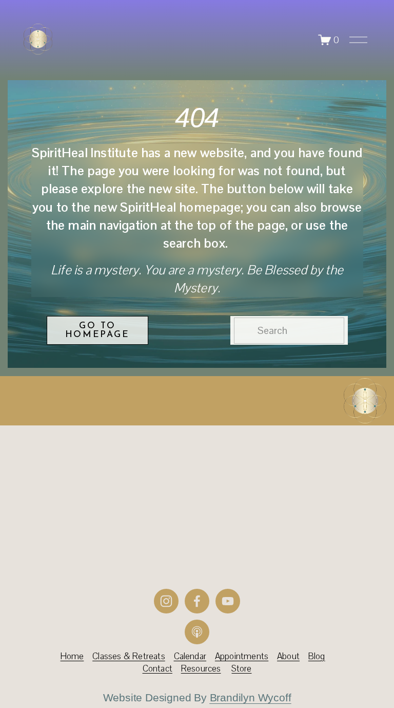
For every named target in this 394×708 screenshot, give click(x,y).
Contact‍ (157, 668)
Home (72, 656)
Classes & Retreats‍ (128, 656)
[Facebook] (197, 601)
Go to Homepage (97, 330)
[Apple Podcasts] (197, 632)
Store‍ (241, 668)
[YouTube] (227, 601)
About (288, 656)
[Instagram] (166, 601)
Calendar (190, 656)
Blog (316, 656)
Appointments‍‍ (241, 656)
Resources (201, 668)
